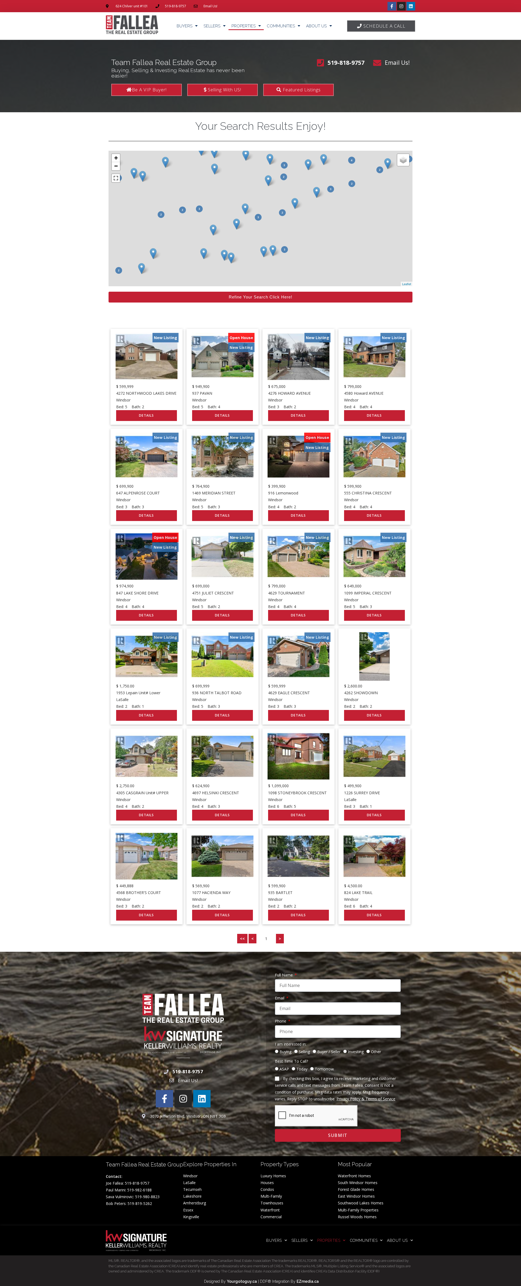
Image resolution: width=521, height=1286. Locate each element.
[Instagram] (401, 6)
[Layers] (403, 160)
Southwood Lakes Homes (360, 1202)
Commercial (271, 1216)
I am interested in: (290, 1044)
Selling (304, 1051)
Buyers (184, 26)
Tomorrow (324, 1069)
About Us (316, 26)
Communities (281, 26)
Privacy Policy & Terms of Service (365, 1098)
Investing (356, 1051)
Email (280, 998)
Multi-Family (271, 1196)
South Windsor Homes (357, 1182)
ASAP (284, 1069)
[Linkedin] (410, 6)
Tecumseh (192, 1189)
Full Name (284, 975)
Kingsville (191, 1216)
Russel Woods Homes (357, 1216)
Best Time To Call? (291, 1061)
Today (301, 1069)
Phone (281, 1021)
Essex (188, 1210)
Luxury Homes (273, 1175)
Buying (285, 1051)
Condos (267, 1189)
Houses (267, 1182)
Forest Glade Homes (356, 1189)
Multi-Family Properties (358, 1210)
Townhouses (271, 1202)
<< (242, 938)
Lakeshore (192, 1196)
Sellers (212, 26)
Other (376, 1051)
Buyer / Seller (329, 1051)
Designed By (215, 1281)
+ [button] (116, 158)
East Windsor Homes (356, 1196)
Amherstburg (194, 1202)
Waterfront (270, 1210)
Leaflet (406, 284)
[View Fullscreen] (116, 178)
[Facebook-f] (391, 6)
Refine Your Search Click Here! (260, 297)
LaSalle (189, 1182)
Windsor (190, 1175)
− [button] (116, 166)
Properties (243, 26)
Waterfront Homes (354, 1175)
